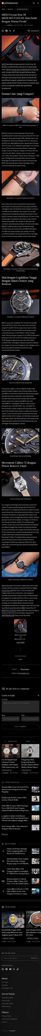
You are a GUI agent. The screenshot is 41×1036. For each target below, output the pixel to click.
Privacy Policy (6, 1016)
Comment (4, 699)
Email (22, 715)
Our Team (5, 982)
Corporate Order (7, 1003)
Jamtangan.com (23, 673)
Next (28, 741)
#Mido (20, 659)
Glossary (5, 985)
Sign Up (34, 958)
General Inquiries (7, 998)
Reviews (10, 9)
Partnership (6, 1000)
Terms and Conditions (9, 1019)
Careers (4, 1022)
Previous (12, 741)
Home (3, 9)
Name (3, 715)
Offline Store (6, 1006)
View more (5, 834)
